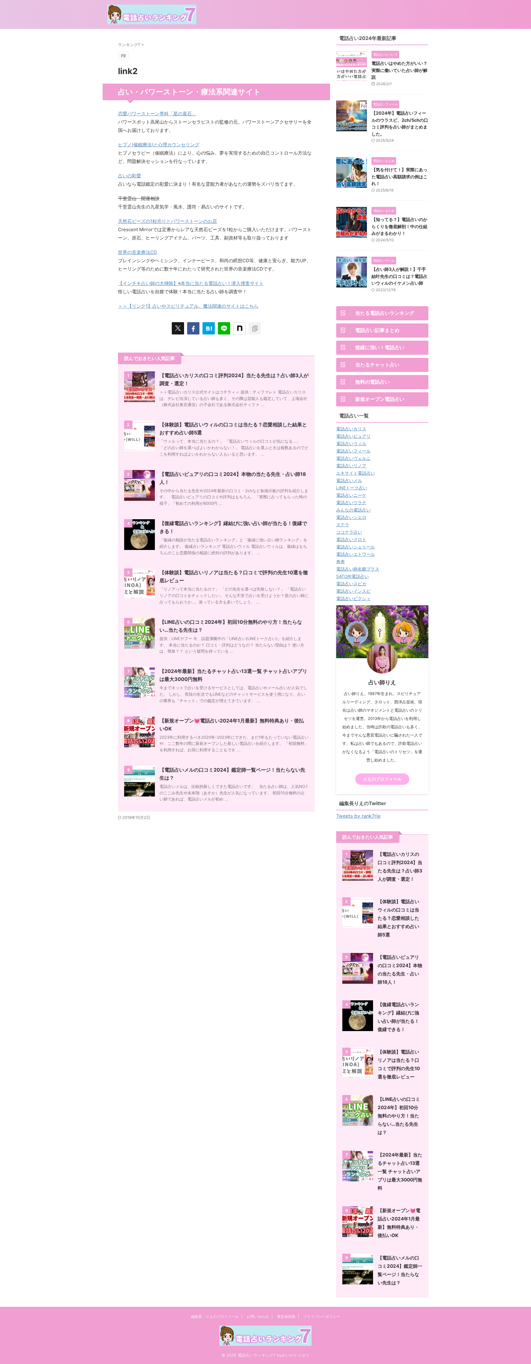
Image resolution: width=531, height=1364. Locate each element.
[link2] (209, 328)
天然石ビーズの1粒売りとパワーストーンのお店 (167, 221)
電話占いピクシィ (353, 598)
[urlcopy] (255, 328)
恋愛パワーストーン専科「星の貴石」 (157, 114)
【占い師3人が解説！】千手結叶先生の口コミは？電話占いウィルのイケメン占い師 (399, 276)
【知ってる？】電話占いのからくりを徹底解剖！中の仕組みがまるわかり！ (399, 226)
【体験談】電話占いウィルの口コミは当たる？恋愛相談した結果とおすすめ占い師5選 (398, 918)
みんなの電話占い (353, 509)
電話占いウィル (351, 443)
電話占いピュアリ (353, 436)
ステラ (342, 524)
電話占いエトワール (355, 554)
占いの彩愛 (129, 176)
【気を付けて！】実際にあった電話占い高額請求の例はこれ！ (399, 176)
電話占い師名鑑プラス (357, 568)
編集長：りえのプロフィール (215, 1316)
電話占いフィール (353, 450)
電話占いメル (349, 480)
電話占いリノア (351, 465)
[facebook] (193, 328)
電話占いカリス (351, 428)
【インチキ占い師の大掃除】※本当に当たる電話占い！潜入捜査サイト (191, 283)
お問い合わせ (258, 1316)
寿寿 (340, 561)
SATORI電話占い (352, 576)
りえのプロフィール (382, 779)
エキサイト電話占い (355, 473)
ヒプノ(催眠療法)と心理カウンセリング (158, 145)
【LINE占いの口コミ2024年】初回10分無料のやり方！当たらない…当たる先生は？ (399, 1115)
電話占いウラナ (351, 502)
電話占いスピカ (351, 583)
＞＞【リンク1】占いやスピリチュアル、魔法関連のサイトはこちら (188, 306)
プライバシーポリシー (321, 1316)
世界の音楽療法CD (137, 252)
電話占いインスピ (353, 591)
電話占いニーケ (351, 495)
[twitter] (178, 328)
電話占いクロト (351, 539)
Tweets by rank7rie (358, 816)
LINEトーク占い (351, 487)
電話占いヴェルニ (353, 458)
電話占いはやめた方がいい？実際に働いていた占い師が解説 (399, 70)
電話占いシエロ (351, 517)
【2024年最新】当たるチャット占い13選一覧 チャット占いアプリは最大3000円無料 (400, 1171)
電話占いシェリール (355, 546)
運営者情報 (286, 1316)
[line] (224, 328)
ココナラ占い (349, 532)
